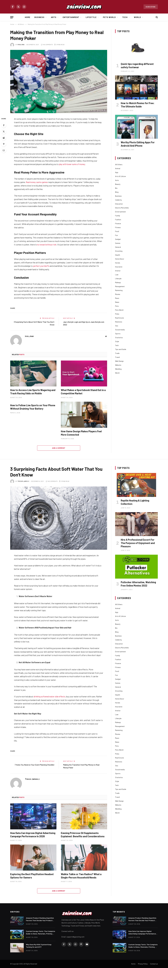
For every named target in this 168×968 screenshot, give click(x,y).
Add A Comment (58, 448)
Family (117, 216)
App (116, 172)
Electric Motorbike (122, 208)
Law (116, 275)
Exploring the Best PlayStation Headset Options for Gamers (32, 876)
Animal (117, 168)
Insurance (118, 267)
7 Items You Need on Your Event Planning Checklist (34, 765)
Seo (116, 326)
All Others (118, 164)
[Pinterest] (3, 144)
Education (119, 204)
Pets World (109, 17)
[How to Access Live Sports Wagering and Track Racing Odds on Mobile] (33, 374)
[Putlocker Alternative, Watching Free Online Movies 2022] (136, 567)
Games (117, 243)
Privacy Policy (143, 964)
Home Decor (119, 259)
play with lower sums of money (72, 164)
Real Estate (119, 318)
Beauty (117, 184)
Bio (116, 188)
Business (39, 17)
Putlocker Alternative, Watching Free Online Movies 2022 (138, 584)
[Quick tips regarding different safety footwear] (136, 48)
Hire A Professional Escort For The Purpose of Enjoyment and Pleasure (138, 543)
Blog (116, 192)
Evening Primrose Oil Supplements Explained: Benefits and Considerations (83, 834)
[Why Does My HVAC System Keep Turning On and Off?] (17, 947)
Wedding (118, 369)
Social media (120, 330)
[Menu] (11, 17)
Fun (116, 235)
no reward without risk (46, 244)
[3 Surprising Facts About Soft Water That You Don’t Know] (58, 518)
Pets (117, 306)
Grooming (118, 251)
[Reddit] (3, 137)
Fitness (118, 227)
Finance (118, 223)
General (118, 247)
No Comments (48, 44)
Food (117, 231)
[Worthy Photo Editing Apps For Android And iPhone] (136, 127)
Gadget (118, 239)
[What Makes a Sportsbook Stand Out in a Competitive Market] (84, 374)
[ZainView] (84, 6)
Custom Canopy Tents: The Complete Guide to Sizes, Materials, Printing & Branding (40, 932)
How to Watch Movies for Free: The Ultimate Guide (137, 105)
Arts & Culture (120, 176)
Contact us (154, 964)
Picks (117, 314)
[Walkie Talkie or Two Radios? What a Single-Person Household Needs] (84, 858)
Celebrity (118, 200)
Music (117, 298)
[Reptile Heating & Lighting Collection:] (136, 485)
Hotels (117, 263)
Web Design (119, 361)
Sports (117, 333)
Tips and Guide (120, 349)
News (117, 302)
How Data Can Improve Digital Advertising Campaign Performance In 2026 (32, 834)
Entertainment (71, 17)
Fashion (118, 219)
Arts (53, 17)
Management (120, 286)
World (137, 17)
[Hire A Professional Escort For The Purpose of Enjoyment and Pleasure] (136, 524)
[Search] (156, 17)
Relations (118, 322)
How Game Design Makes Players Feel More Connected (81, 433)
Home (27, 17)
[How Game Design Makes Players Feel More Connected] (84, 415)
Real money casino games (37, 182)
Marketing (118, 290)
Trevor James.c (23, 481)
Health (117, 255)
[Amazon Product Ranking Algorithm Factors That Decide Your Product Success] (17, 921)
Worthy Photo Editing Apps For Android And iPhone (138, 144)
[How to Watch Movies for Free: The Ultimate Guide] (136, 87)
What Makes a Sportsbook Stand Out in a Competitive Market (83, 392)
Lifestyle (91, 17)
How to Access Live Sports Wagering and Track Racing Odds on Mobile (32, 392)
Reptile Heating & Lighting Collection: (135, 502)
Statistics (119, 337)
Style (117, 341)
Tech (125, 17)
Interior (118, 271)
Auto (117, 180)
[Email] (3, 150)
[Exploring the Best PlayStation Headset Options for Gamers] (33, 858)
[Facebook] (3, 125)
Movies (117, 294)
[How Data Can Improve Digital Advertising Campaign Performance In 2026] (33, 816)
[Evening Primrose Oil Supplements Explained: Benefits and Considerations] (84, 816)
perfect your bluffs (41, 266)
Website (118, 365)
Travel (117, 357)
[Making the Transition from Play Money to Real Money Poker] (58, 81)
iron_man (21, 44)
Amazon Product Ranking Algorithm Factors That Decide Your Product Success (40, 919)
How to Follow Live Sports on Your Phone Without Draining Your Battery (32, 407)
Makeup (118, 282)
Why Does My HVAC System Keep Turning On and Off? (38, 945)
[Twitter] (3, 131)
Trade (117, 353)
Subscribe (151, 7)
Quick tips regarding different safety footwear (137, 65)
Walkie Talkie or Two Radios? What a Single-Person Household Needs (81, 876)
